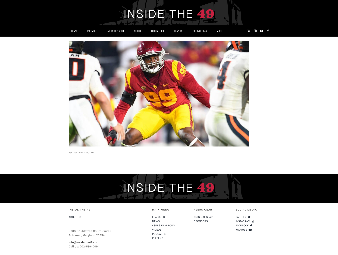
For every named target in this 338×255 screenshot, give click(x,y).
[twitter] (249, 31)
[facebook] (268, 31)
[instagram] (255, 31)
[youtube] (261, 31)
